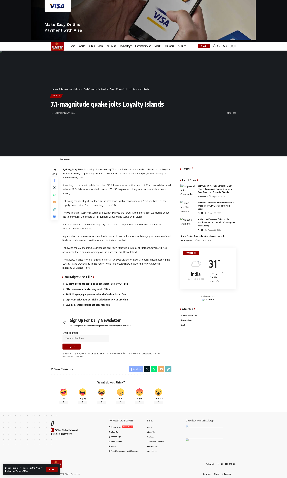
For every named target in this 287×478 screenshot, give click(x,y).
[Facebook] (218, 464)
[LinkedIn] (234, 464)
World (56, 96)
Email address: (70, 332)
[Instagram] (230, 464)
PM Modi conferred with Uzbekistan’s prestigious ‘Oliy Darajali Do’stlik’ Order (216, 205)
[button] (52, 469)
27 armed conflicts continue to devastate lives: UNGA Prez (97, 283)
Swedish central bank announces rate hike (88, 304)
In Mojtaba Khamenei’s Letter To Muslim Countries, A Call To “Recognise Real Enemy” (216, 222)
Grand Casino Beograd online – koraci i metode (202, 236)
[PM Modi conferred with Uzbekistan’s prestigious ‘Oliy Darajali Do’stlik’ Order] (187, 206)
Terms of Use (21, 471)
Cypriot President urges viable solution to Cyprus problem (97, 299)
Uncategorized (186, 240)
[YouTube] (226, 464)
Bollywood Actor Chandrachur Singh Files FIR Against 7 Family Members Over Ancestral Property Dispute (215, 189)
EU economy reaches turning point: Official (88, 289)
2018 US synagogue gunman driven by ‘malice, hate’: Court (97, 294)
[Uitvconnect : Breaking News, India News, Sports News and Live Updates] (57, 46)
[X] (222, 464)
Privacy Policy (146, 353)
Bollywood (202, 196)
